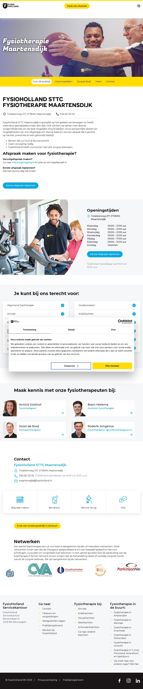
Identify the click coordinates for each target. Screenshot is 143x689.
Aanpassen (69, 366)
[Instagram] (128, 680)
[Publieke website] (11, 6)
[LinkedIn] (138, 680)
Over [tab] (113, 329)
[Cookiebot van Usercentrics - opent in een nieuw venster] (120, 321)
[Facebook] (119, 680)
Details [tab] (71, 329)
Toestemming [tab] (29, 329)
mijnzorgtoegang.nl (23, 162)
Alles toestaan (112, 366)
